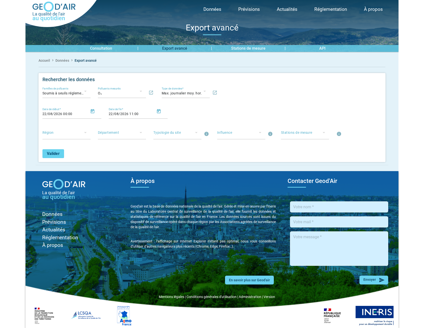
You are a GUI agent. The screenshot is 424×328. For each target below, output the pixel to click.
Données (212, 9)
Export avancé (174, 48)
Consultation (101, 48)
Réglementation (330, 9)
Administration (250, 297)
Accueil (44, 60)
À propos (373, 9)
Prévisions (249, 9)
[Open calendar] (92, 112)
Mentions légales (171, 297)
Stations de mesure (248, 48)
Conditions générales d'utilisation (211, 297)
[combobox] (64, 93)
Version (269, 297)
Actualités (287, 9)
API (322, 48)
